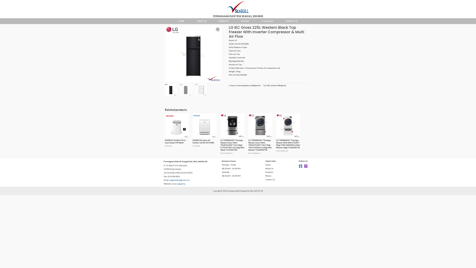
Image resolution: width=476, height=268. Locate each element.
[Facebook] (300, 166)
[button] (218, 29)
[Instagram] (306, 166)
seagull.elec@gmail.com (179, 180)
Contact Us (291, 21)
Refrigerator (281, 85)
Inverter (274, 85)
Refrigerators (256, 85)
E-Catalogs (267, 21)
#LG (268, 85)
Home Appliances (244, 85)
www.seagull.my (179, 184)
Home (181, 21)
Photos (245, 21)
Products (224, 21)
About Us (201, 21)
